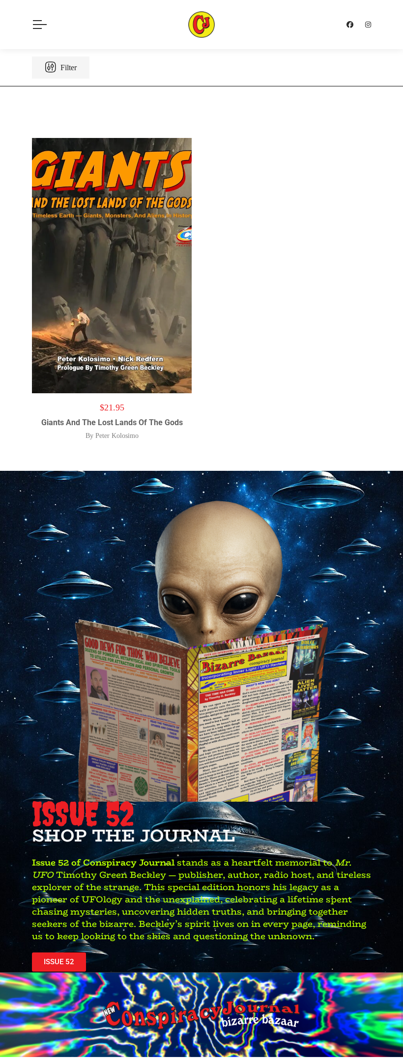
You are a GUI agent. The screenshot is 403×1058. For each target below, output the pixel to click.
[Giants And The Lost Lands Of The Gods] (112, 265)
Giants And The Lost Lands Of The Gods (112, 422)
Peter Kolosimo (117, 435)
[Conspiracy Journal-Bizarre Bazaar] (201, 24)
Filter (67, 67)
